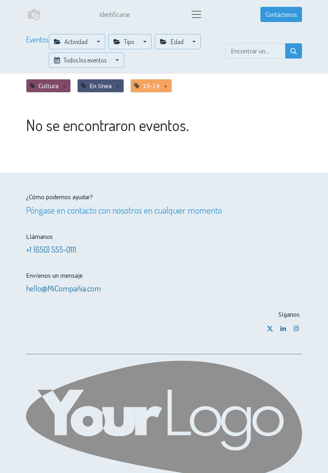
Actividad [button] (76, 42)
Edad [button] (177, 42)
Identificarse (115, 14)
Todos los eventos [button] (85, 60)
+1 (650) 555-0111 (51, 249)
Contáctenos (281, 14)
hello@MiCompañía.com (63, 288)
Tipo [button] (129, 42)
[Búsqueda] (293, 51)
